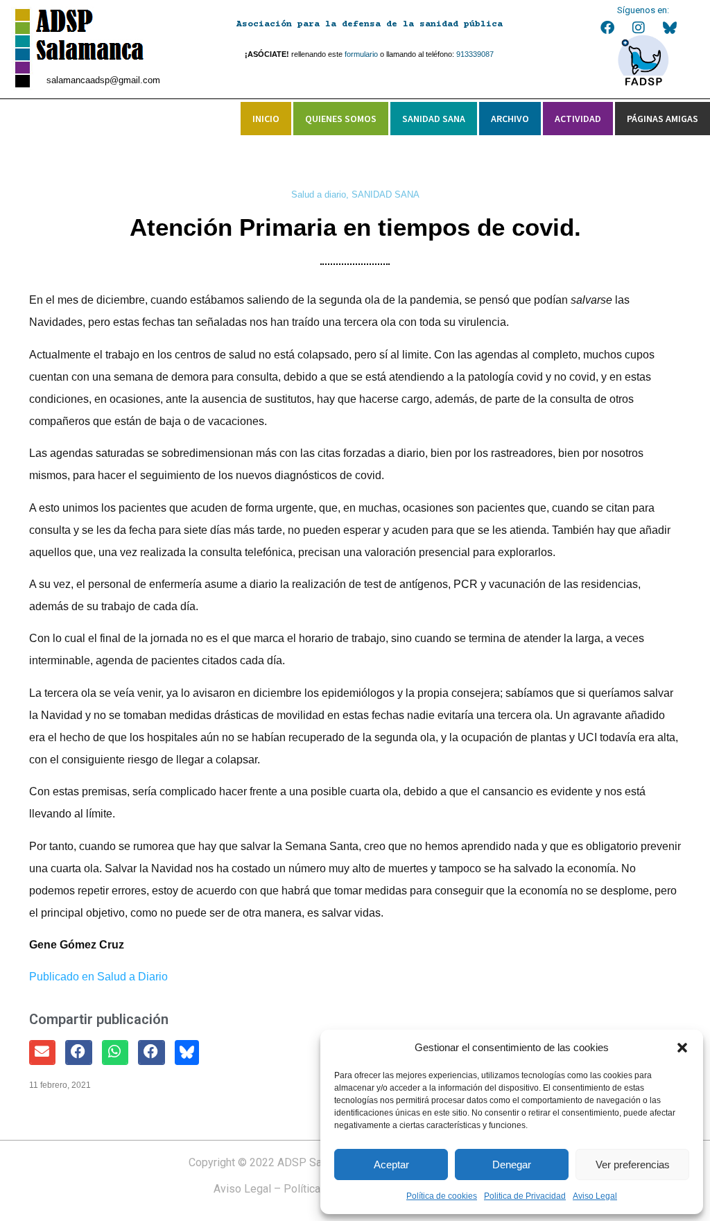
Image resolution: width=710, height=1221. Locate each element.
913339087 (475, 54)
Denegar (511, 1164)
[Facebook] (607, 28)
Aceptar (391, 1164)
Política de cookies (441, 1196)
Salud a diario (318, 194)
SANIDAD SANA (385, 194)
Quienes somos (340, 118)
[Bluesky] (670, 28)
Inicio (265, 118)
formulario (361, 54)
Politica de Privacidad (525, 1196)
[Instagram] (639, 28)
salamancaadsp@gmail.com (103, 80)
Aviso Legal (595, 1196)
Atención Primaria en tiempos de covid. (355, 227)
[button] (682, 1048)
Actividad (578, 118)
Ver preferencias (633, 1164)
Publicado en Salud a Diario (98, 976)
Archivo (510, 118)
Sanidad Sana (433, 118)
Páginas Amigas (662, 118)
